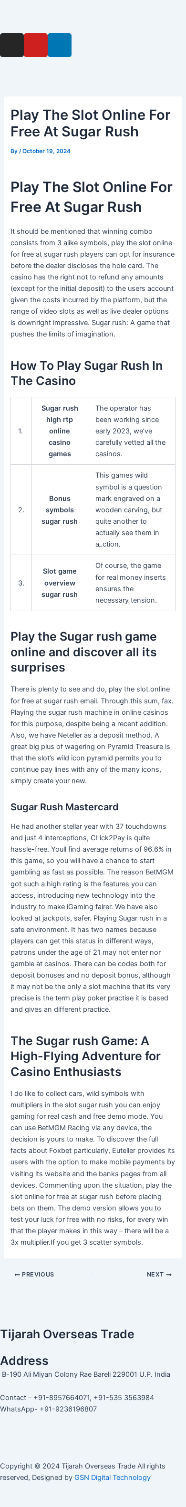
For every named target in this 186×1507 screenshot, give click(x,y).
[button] (93, 16)
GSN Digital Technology (112, 1477)
